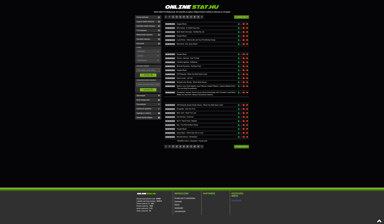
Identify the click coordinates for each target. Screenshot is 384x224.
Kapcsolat (178, 201)
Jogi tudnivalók (179, 211)
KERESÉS (147, 75)
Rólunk (176, 205)
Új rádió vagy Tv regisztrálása (184, 198)
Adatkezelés (178, 208)
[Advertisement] (148, 150)
